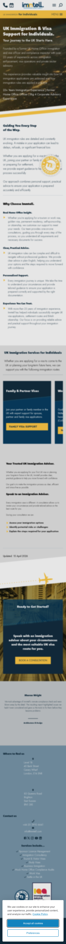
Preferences (33, 933)
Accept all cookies (33, 923)
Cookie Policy (40, 914)
